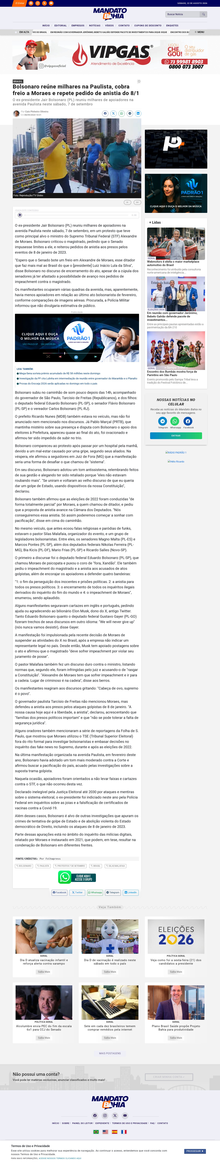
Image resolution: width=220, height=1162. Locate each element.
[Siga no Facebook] (31, 3)
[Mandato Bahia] (110, 14)
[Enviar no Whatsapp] (122, 113)
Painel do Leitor (82, 1123)
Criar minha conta (167, 1076)
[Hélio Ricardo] (176, 461)
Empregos (79, 25)
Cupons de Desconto (149, 25)
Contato (125, 25)
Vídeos (110, 25)
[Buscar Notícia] (203, 14)
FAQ (152, 1123)
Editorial (61, 25)
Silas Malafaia (116, 866)
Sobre (65, 1123)
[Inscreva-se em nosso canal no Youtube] (125, 1115)
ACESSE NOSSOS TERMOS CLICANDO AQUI (60, 1158)
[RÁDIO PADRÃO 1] (176, 453)
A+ (137, 202)
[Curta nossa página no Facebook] (95, 1115)
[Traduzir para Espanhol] (114, 1132)
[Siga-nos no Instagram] (105, 1115)
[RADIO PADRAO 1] (176, 193)
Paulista (44, 866)
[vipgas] (110, 54)
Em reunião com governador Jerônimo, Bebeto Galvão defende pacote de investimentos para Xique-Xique (92, 32)
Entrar (21, 3)
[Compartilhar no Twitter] (113, 113)
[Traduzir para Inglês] (105, 1132)
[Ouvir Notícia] (20, 215)
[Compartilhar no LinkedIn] (138, 113)
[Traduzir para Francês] (124, 1132)
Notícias (96, 25)
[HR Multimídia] (176, 149)
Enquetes (172, 25)
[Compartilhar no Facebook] (105, 113)
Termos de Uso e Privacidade (129, 1123)
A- (127, 202)
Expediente (102, 1123)
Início (47, 25)
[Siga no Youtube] (51, 3)
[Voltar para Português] (96, 1132)
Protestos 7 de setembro (71, 866)
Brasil (96, 866)
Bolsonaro (25, 866)
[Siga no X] (44, 3)
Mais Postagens (110, 1053)
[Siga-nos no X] (115, 1115)
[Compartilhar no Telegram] (130, 113)
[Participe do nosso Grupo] (76, 878)
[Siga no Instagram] (37, 3)
